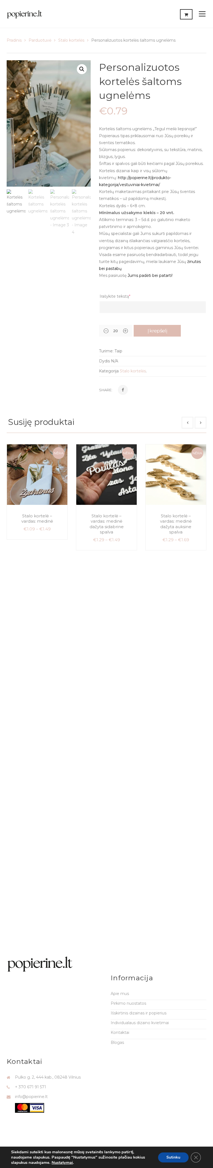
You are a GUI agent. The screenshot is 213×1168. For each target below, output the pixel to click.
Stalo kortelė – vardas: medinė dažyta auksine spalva (176, 524)
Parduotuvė (40, 40)
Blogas (117, 1042)
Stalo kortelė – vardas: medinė (37, 518)
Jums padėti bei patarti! (150, 275)
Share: (105, 390)
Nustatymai (62, 1162)
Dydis (104, 361)
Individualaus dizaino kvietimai (140, 1022)
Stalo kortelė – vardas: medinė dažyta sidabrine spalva (107, 524)
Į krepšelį (157, 331)
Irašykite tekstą (115, 296)
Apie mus (120, 993)
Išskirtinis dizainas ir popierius (138, 1013)
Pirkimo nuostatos (128, 1003)
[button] (82, 69)
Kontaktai (120, 1032)
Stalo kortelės (71, 40)
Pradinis (14, 40)
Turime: (106, 351)
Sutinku (173, 1157)
